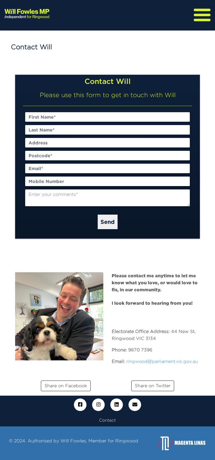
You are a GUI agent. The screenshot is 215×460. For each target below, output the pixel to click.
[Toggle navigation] (202, 15)
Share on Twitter (152, 385)
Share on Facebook (66, 385)
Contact (107, 420)
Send (108, 222)
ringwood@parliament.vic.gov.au (162, 361)
